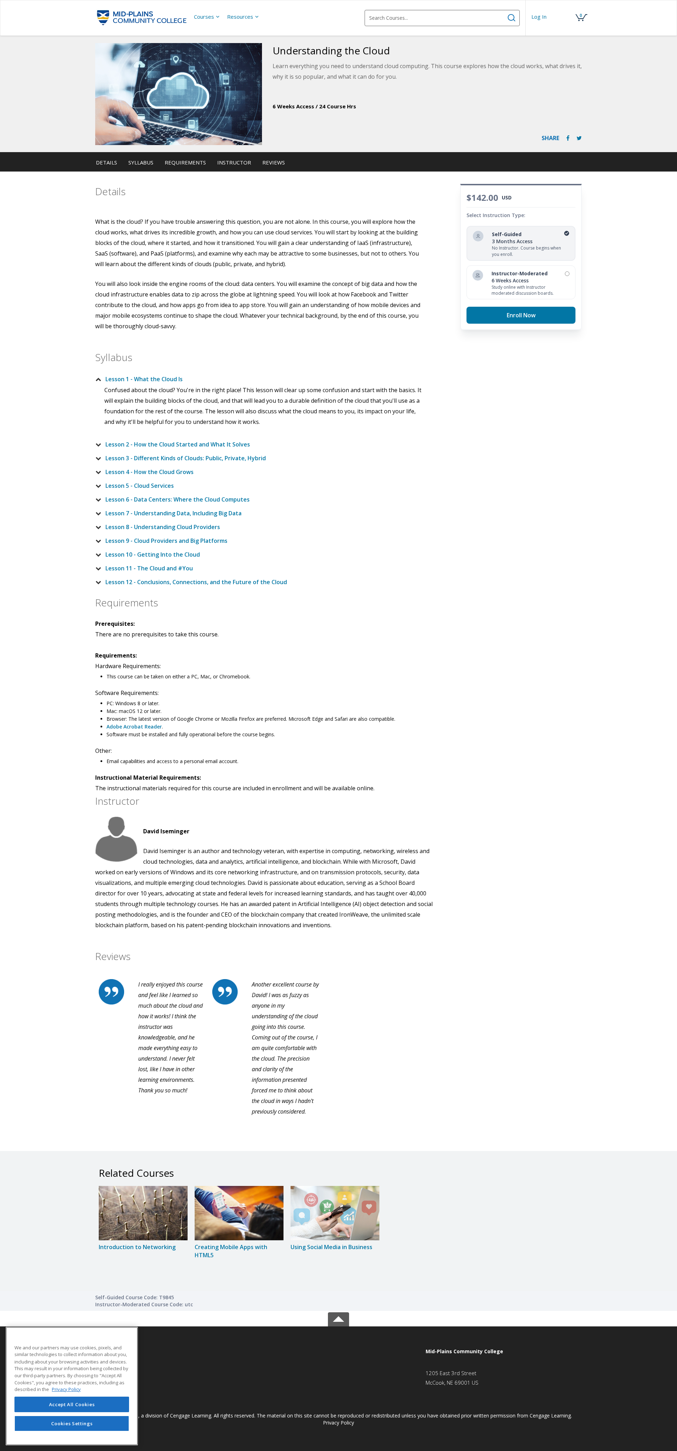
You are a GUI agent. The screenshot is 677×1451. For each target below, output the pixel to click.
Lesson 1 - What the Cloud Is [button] (144, 379)
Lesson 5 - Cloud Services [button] (139, 486)
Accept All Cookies (72, 1404)
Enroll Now (521, 315)
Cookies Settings (72, 1423)
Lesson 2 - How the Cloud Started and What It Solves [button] (177, 444)
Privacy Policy (338, 1422)
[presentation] (207, 16)
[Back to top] (338, 1318)
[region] (72, 1386)
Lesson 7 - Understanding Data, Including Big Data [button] (173, 513)
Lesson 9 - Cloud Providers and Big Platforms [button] (166, 541)
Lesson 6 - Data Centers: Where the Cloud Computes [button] (177, 499)
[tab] (260, 379)
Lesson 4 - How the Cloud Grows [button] (149, 472)
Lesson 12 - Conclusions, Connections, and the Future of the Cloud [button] (196, 582)
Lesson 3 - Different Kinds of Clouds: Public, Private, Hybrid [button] (185, 458)
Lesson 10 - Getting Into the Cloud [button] (152, 554)
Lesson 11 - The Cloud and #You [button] (149, 568)
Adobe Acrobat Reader (134, 726)
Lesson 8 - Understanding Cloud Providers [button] (162, 527)
